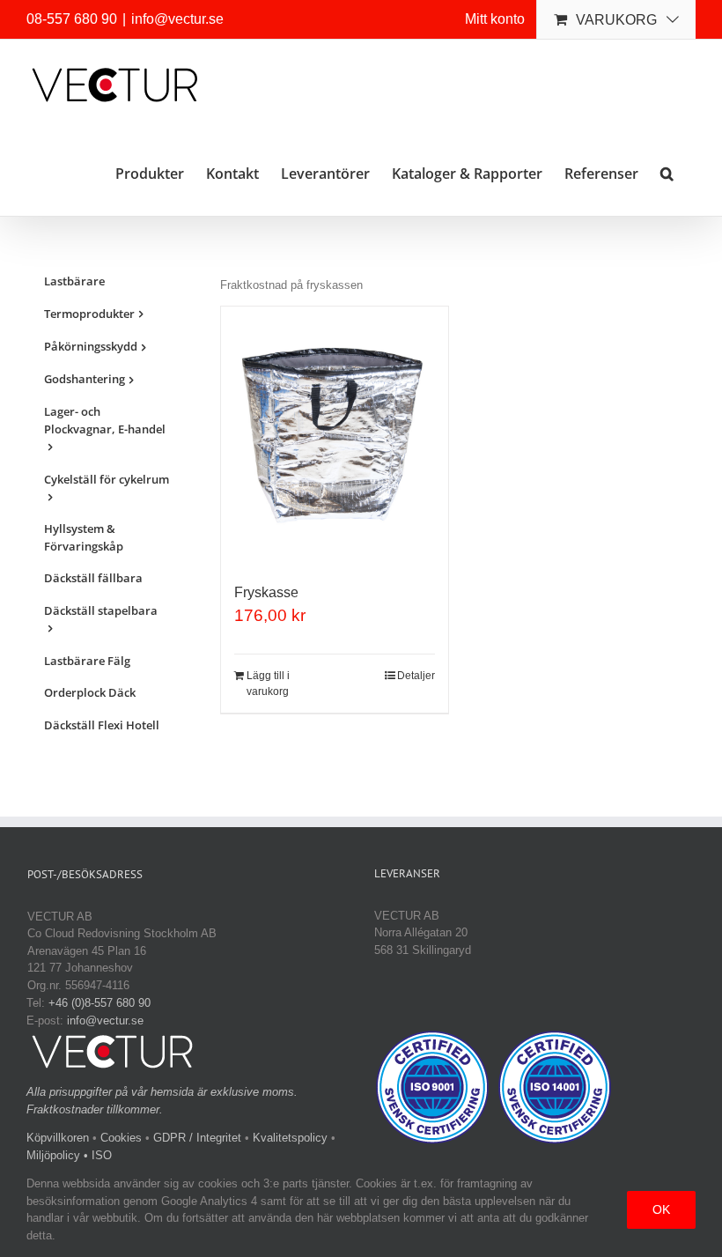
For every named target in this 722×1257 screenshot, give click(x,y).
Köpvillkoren (57, 1137)
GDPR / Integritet (197, 1137)
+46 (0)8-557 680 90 (99, 1002)
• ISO (98, 1155)
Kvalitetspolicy (290, 1137)
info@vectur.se (177, 18)
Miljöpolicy (53, 1155)
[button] (667, 172)
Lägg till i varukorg (268, 683)
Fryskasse (266, 592)
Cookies (121, 1137)
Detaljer (416, 675)
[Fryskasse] (334, 436)
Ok (661, 1209)
